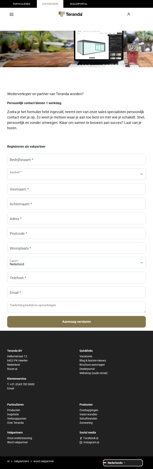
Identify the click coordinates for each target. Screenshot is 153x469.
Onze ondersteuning (19, 438)
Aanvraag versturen (76, 322)
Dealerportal (87, 368)
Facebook (89, 438)
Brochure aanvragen (92, 364)
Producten (13, 410)
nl (8, 461)
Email (10, 388)
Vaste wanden (88, 414)
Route (11, 368)
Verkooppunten (16, 418)
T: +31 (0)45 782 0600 (20, 384)
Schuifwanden (88, 418)
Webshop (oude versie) (93, 373)
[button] (123, 462)
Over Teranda (15, 422)
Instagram (89, 442)
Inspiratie (13, 414)
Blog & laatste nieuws (92, 360)
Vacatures (85, 356)
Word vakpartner (17, 442)
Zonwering (86, 422)
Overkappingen (88, 410)
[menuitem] (21, 4)
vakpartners (21, 461)
